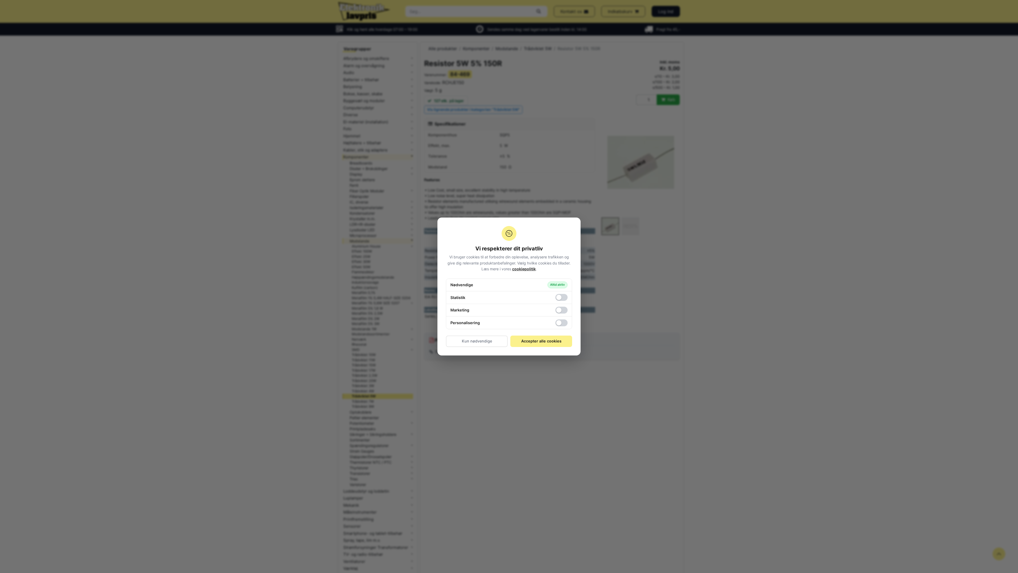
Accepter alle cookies (541, 341)
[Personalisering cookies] (561, 322)
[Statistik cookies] (561, 297)
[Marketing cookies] (561, 310)
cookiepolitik (524, 269)
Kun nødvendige (477, 341)
